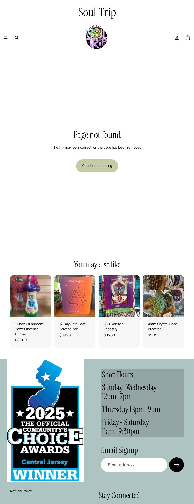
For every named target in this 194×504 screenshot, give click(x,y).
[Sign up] (176, 464)
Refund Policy (21, 491)
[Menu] (6, 38)
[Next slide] (89, 296)
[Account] (176, 37)
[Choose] (176, 309)
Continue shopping (97, 165)
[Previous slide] (59, 296)
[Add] (43, 309)
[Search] (16, 37)
